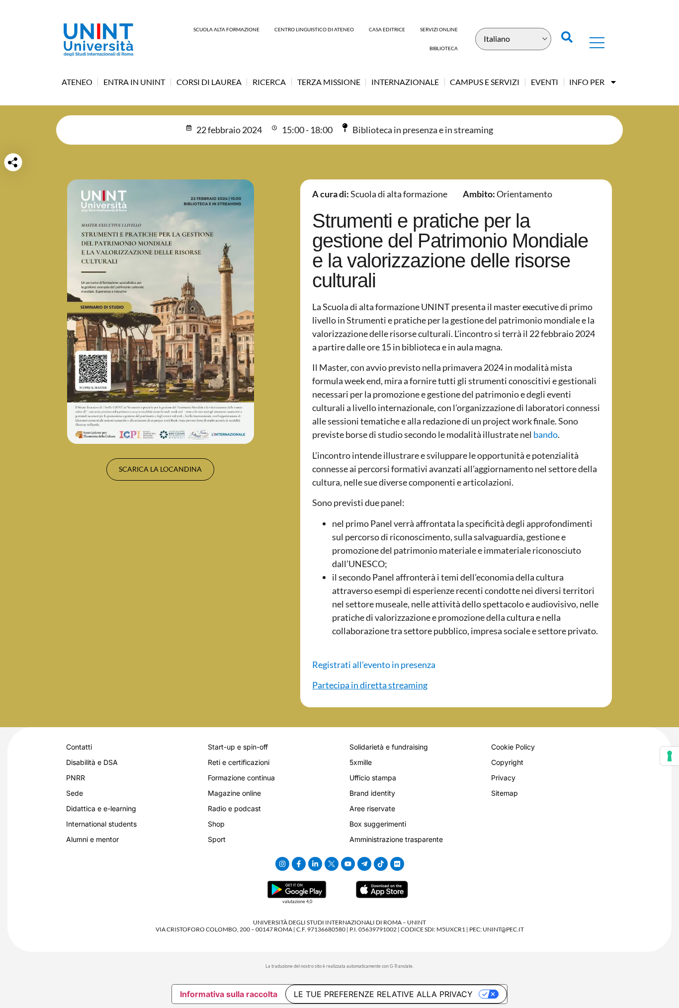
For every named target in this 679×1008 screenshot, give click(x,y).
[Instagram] (282, 864)
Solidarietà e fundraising (388, 747)
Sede (74, 793)
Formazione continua (241, 777)
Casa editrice (387, 29)
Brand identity (372, 793)
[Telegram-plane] (364, 864)
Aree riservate (372, 808)
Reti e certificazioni (238, 762)
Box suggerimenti (377, 824)
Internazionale (405, 81)
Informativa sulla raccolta (228, 994)
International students (101, 824)
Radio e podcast (234, 808)
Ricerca (269, 81)
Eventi (544, 81)
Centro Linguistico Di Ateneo (314, 29)
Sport (217, 839)
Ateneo (77, 81)
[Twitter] (332, 864)
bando (545, 434)
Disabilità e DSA (92, 762)
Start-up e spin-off (238, 747)
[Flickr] (397, 864)
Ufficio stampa (372, 777)
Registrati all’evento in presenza (373, 664)
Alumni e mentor (92, 839)
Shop (216, 824)
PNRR (75, 777)
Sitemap (504, 793)
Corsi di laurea (209, 81)
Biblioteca (443, 48)
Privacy (503, 777)
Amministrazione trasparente (396, 839)
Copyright (507, 762)
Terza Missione (328, 81)
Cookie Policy (513, 747)
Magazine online (234, 793)
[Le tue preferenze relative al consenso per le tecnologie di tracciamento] (669, 756)
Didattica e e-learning (101, 808)
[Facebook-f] (299, 864)
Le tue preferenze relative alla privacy (383, 994)
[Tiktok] (381, 864)
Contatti (79, 747)
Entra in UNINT (134, 81)
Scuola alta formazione (226, 29)
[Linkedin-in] (315, 864)
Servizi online (439, 29)
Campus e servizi (484, 81)
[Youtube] (348, 864)
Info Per (586, 81)
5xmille (360, 762)
